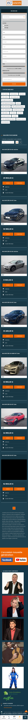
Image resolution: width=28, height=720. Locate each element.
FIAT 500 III (22, 94)
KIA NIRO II (15, 116)
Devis (7, 183)
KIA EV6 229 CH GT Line (9, 200)
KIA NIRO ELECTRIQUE (18, 110)
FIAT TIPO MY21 (5, 122)
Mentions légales (7, 712)
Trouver (14, 84)
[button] (14, 32)
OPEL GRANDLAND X (6, 110)
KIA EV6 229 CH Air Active (10, 149)
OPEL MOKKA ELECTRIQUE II (8, 103)
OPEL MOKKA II (14, 94)
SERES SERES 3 (5, 113)
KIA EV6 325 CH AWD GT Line (11, 353)
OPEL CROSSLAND (6, 107)
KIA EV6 (18, 103)
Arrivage (6, 27)
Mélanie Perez (14, 689)
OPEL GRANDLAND (15, 97)
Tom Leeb (14, 664)
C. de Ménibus (14, 618)
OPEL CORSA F (5, 94)
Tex (14, 641)
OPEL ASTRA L (5, 97)
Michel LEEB (14, 666)
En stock (6, 25)
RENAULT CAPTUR (21, 119)
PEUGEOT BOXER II (6, 116)
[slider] (2, 66)
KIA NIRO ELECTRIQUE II (7, 100)
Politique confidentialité (17, 712)
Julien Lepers (14, 594)
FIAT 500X (13, 113)
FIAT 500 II (20, 113)
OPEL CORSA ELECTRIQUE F (18, 107)
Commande (19, 183)
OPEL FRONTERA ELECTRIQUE (8, 119)
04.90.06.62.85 (8, 708)
